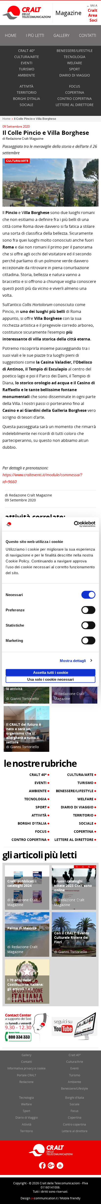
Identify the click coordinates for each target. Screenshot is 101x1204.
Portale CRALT (26, 1075)
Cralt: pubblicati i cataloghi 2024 (21, 883)
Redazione (26, 1082)
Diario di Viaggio (74, 75)
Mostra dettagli (73, 660)
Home (10, 35)
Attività (26, 86)
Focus (74, 86)
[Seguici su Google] (50, 1167)
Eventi (26, 63)
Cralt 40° (26, 50)
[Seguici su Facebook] (42, 1167)
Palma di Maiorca (22, 928)
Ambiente (26, 75)
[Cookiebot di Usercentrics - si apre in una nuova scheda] (73, 524)
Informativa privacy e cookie (26, 1068)
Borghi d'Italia (26, 98)
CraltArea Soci (92, 15)
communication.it (44, 1198)
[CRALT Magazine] (26, 12)
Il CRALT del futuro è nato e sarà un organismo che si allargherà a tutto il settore (23, 733)
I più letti (35, 35)
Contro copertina (74, 98)
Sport (74, 69)
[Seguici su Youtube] (59, 1167)
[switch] (88, 610)
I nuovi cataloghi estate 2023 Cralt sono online (73, 885)
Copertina (74, 92)
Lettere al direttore (75, 104)
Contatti (87, 35)
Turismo (26, 69)
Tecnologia (74, 56)
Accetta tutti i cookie (50, 672)
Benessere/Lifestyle (75, 50)
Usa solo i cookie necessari (50, 679)
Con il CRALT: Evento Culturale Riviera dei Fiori (71, 937)
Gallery (61, 35)
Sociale (26, 104)
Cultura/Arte (26, 56)
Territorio (27, 92)
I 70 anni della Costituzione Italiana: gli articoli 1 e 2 (25, 984)
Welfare (74, 63)
